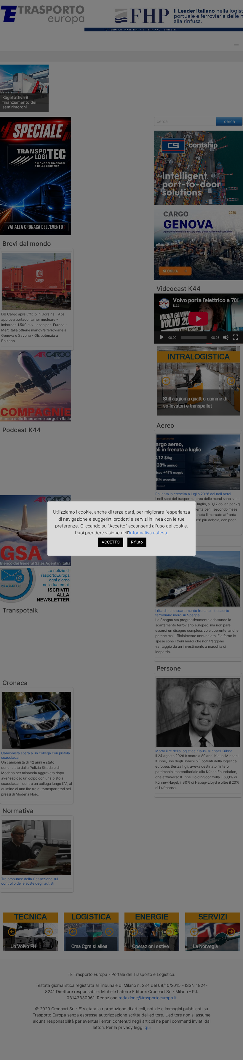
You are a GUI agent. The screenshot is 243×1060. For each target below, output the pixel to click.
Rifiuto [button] (137, 542)
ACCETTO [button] (111, 542)
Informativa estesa (148, 532)
